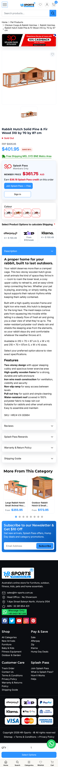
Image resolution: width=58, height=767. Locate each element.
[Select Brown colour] (17, 213)
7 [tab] (38, 517)
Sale (33, 637)
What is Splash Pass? (42, 671)
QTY (3, 747)
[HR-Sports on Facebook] (5, 621)
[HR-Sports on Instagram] (26, 621)
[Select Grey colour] (8, 213)
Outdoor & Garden (11, 655)
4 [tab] (27, 517)
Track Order (8, 668)
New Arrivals (8, 640)
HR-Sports (25, 732)
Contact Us (8, 671)
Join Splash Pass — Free (18, 186)
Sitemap (8, 736)
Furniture (6, 644)
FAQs (33, 679)
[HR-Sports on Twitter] (12, 621)
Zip (32, 644)
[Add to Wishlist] (52, 54)
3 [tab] (23, 517)
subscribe (45, 545)
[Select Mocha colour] (27, 213)
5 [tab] (31, 517)
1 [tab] (16, 517)
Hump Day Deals (39, 651)
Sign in (17, 194)
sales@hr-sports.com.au (20, 592)
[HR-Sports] (27, 4)
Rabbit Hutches (47, 25)
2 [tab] (20, 517)
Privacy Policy (9, 679)
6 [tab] (34, 517)
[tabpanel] (16, 494)
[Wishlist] (40, 4)
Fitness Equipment (11, 651)
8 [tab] (42, 517)
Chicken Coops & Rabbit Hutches (21, 25)
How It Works (38, 675)
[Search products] (53, 13)
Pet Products (16, 22)
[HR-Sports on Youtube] (19, 621)
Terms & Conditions (12, 675)
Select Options (29, 754)
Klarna (34, 648)
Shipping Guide (10, 689)
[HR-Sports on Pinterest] (33, 621)
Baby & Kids (8, 648)
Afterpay (35, 640)
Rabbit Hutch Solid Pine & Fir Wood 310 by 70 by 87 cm (30, 29)
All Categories (9, 637)
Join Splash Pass (40, 668)
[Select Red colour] (36, 213)
